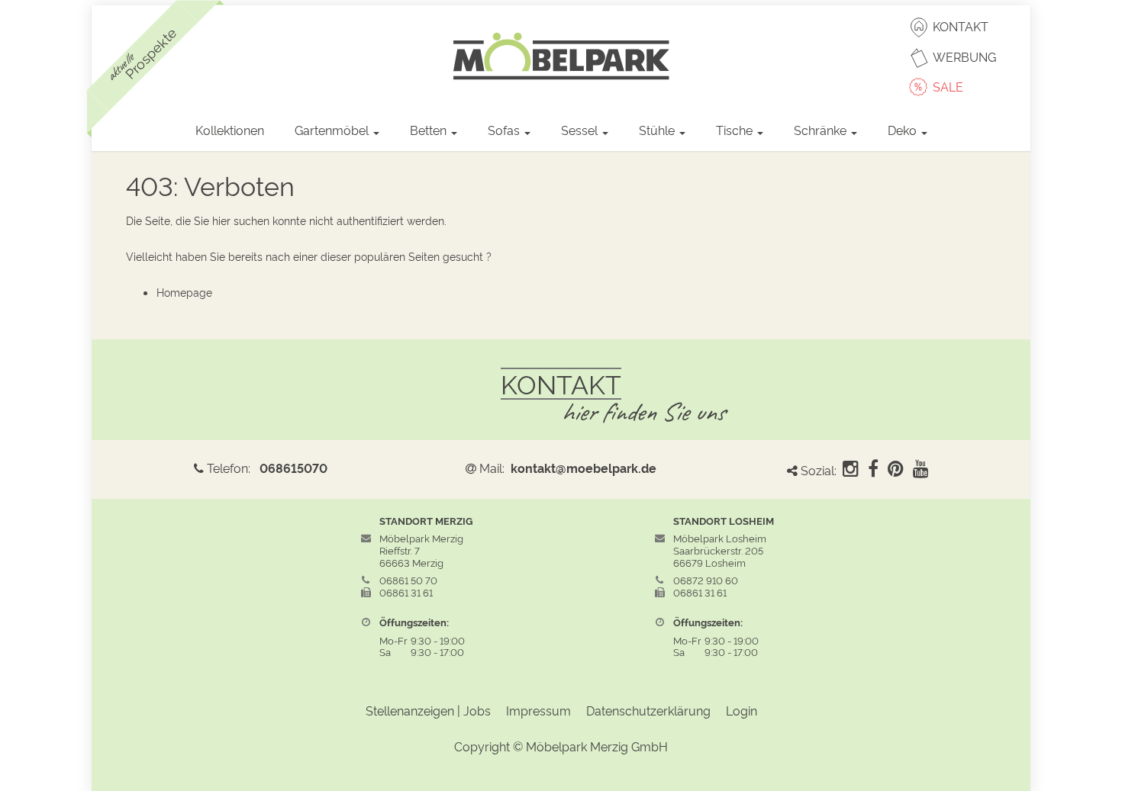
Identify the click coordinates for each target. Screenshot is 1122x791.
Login (741, 710)
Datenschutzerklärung (648, 710)
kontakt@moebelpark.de (583, 467)
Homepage (184, 292)
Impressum (538, 710)
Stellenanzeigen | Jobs (428, 710)
